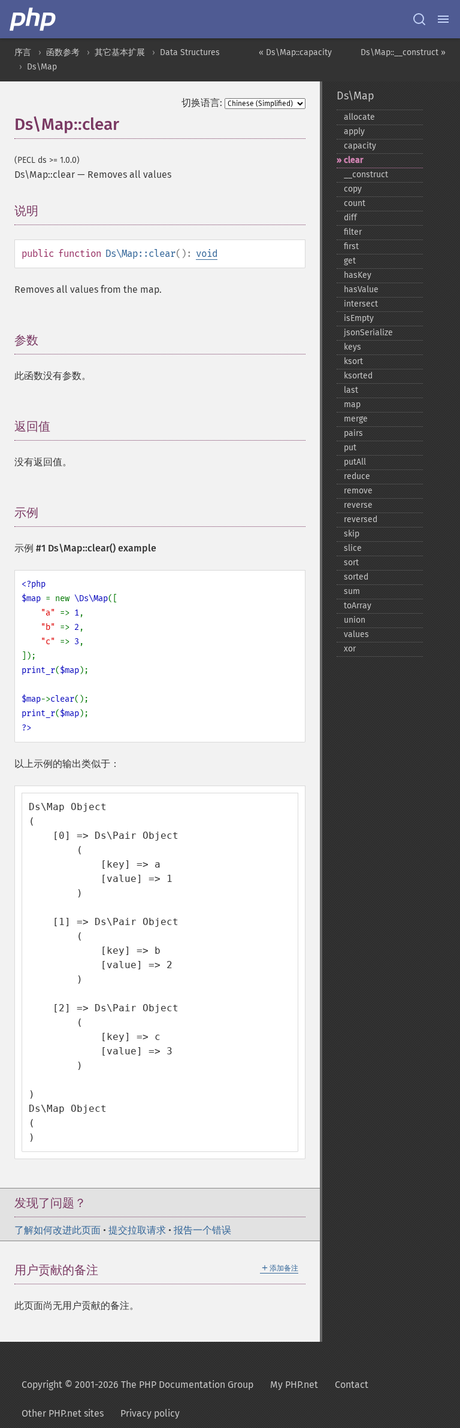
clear (354, 160)
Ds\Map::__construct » (403, 52)
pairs (353, 433)
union (354, 620)
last (351, 390)
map (352, 404)
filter (353, 232)
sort (351, 562)
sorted (356, 577)
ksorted (358, 376)
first (351, 246)
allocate (359, 117)
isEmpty (359, 318)
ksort (353, 361)
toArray (357, 606)
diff (350, 218)
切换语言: (201, 102)
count (354, 203)
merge (356, 419)
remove (358, 491)
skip (351, 534)
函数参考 (63, 52)
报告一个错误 (202, 1230)
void (206, 253)
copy (353, 189)
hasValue (361, 289)
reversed (360, 519)
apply (354, 131)
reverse (358, 505)
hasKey (357, 275)
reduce (357, 476)
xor (350, 649)
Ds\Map (42, 67)
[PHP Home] (34, 19)
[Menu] (443, 19)
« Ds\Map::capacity (295, 52)
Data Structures (190, 52)
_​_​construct (366, 174)
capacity (360, 146)
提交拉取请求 (137, 1230)
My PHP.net (294, 1384)
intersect (361, 304)
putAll (355, 462)
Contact (351, 1384)
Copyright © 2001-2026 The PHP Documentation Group (137, 1384)
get (350, 261)
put (350, 447)
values (356, 634)
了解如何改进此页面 (57, 1230)
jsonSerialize (368, 333)
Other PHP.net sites (63, 1413)
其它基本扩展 (120, 52)
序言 (22, 52)
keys (352, 347)
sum (352, 591)
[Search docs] (419, 19)
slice (353, 548)
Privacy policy (150, 1413)
